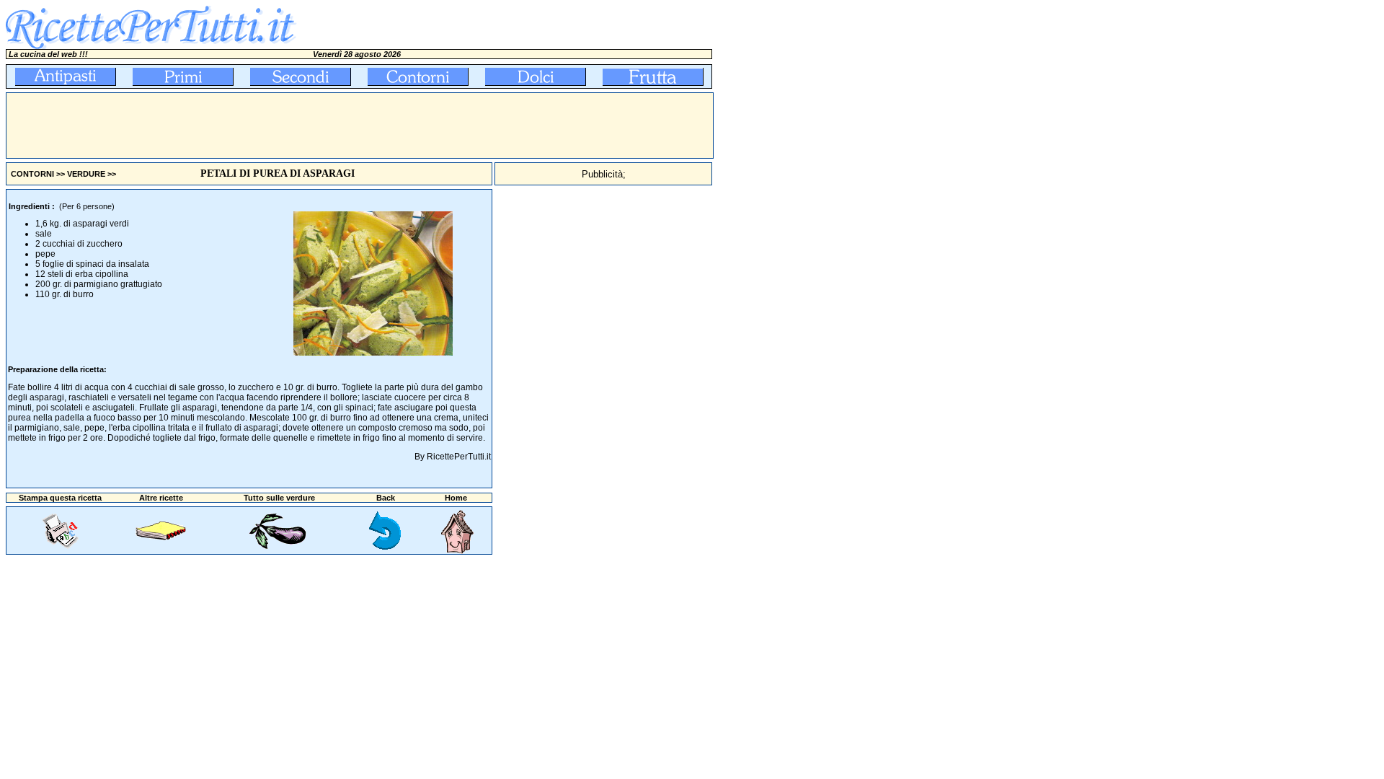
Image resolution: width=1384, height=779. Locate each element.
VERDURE (86, 174)
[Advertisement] (268, 125)
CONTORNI (32, 174)
